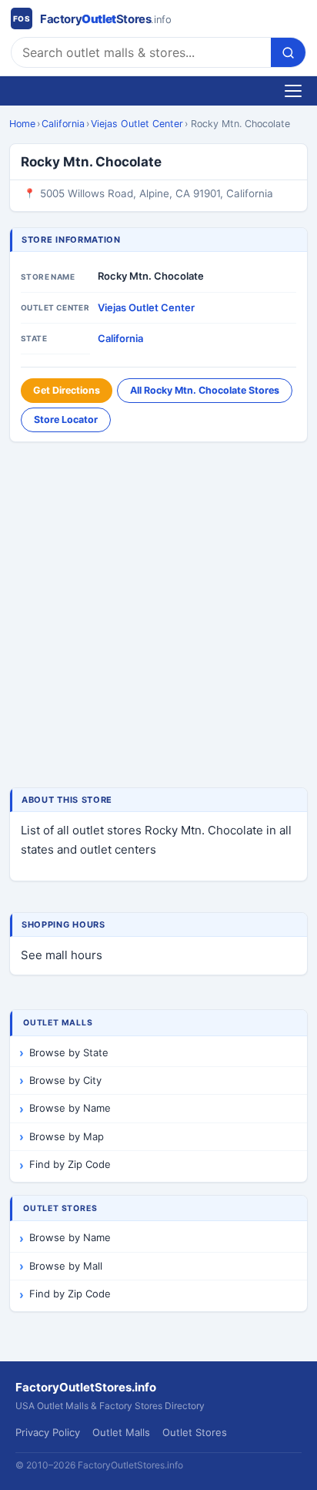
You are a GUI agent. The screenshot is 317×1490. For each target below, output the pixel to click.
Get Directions (66, 390)
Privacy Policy (47, 1432)
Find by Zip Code (70, 1164)
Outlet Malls (121, 1432)
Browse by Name (70, 1108)
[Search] (288, 52)
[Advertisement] (158, 616)
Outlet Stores (194, 1432)
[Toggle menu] (293, 91)
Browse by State (68, 1052)
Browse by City (65, 1080)
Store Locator (66, 419)
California (63, 123)
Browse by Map (66, 1136)
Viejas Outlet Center (137, 123)
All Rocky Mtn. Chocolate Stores (204, 390)
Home (22, 123)
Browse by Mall (65, 1266)
